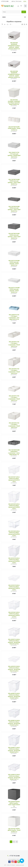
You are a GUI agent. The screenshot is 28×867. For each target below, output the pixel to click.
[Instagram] (12, 862)
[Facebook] (9, 862)
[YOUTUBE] (15, 862)
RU (25, 1)
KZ (24, 1)
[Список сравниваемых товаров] (18, 6)
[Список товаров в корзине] (25, 7)
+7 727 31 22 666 (4, 1)
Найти (23, 11)
